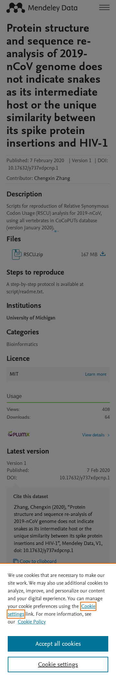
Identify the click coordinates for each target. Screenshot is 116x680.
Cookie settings (58, 664)
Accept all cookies (58, 644)
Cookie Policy (32, 621)
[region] (58, 621)
